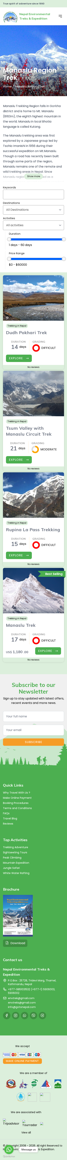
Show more (33, 176)
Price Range (17, 253)
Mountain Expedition (16, 863)
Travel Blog (10, 818)
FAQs (6, 813)
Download (17, 943)
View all (26, 1132)
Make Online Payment (17, 798)
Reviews (8, 823)
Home (7, 86)
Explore (16, 358)
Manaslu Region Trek (30, 86)
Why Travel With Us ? (16, 792)
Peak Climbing (12, 857)
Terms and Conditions (17, 808)
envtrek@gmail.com (21, 998)
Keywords (9, 187)
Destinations (11, 203)
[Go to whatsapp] (9, 1149)
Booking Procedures (15, 803)
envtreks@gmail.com (22, 1002)
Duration (14, 234)
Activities (9, 218)
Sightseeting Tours (15, 852)
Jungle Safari (11, 868)
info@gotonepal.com (22, 1007)
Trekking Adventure (15, 847)
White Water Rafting (16, 873)
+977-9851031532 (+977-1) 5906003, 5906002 (31, 991)
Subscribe (33, 742)
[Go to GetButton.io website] (9, 1156)
